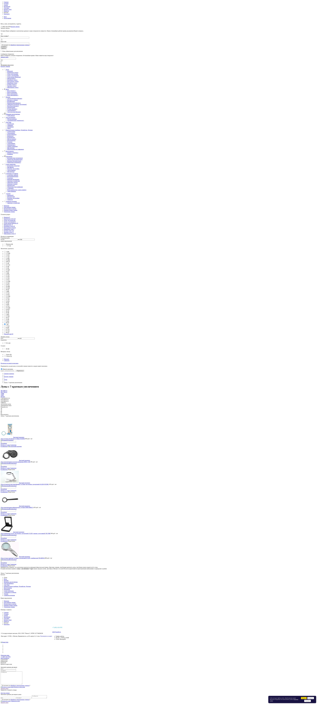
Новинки (6, 205)
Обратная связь (5, 655)
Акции (6, 5)
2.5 (8, 281)
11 (12, 224)
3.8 (7, 301)
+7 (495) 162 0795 (5, 656)
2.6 (7, 283)
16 (7, 271)
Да (7, 348)
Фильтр (3, 396)
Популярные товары (9, 207)
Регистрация (7, 18)
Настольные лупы (9, 227)
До (18, 239)
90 (7, 332)
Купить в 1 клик (5, 445)
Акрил (8, 354)
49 (14, 226)
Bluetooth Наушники (13, 179)
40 (7, 311)
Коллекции (7, 6)
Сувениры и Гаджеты (10, 592)
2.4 (7, 279)
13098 (2, 393)
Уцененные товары (9, 211)
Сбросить (6, 360)
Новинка (9, 244)
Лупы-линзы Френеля (10, 223)
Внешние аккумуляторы (11, 582)
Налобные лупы (8, 226)
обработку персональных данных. (20, 45)
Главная (6, 2)
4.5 (8, 307)
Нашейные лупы (8, 229)
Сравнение (13, 445)
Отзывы (6, 3)
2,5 (7, 274)
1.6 (7, 255)
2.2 (7, 276)
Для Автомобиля (8, 583)
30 (7, 302)
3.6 (7, 298)
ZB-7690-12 (4, 390)
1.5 (8, 253)
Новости (6, 11)
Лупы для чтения (9, 220)
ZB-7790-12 (4, 392)
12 (7, 266)
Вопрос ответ (8, 9)
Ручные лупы (8, 230)
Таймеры (10, 125)
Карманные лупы (9, 218)
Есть (8, 343)
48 (14, 220)
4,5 (7, 306)
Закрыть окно (4, 57)
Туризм (6, 594)
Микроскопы (7, 224)
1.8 (7, 258)
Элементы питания (9, 595)
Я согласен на (16, 45)
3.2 (7, 293)
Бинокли (6, 217)
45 (7, 312)
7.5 (7, 326)
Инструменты (8, 588)
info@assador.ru (56, 632)
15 (8, 269)
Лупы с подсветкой (9, 221)
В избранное (4, 446)
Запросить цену (15, 701)
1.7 (7, 256)
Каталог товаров (5, 66)
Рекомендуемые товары (10, 210)
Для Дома (6, 585)
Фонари (6, 580)
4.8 (7, 309)
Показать (6, 359)
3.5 (8, 296)
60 (7, 322)
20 (8, 286)
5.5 (7, 316)
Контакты (6, 14)
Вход (5, 16)
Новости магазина (7, 369)
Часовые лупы (8, 232)
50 (7, 317)
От (1, 239)
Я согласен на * (16, 685)
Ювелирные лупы (9, 233)
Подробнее (4, 443)
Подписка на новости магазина (9, 363)
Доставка (6, 8)
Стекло (9, 356)
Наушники (7, 589)
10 (8, 260)
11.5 (8, 264)
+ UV (8, 245)
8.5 (7, 329)
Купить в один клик (19, 687)
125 (13, 230)
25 (8, 288)
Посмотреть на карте (46, 636)
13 (7, 268)
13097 (2, 395)
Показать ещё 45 (8, 334)
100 (8, 261)
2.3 (7, 278)
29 (14, 218)
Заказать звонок (15, 26)
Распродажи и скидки (10, 208)
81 (15, 227)
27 (15, 233)
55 (7, 319)
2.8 (7, 284)
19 (17, 223)
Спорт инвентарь (9, 591)
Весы (5, 579)
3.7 (7, 299)
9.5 (7, 331)
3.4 (7, 294)
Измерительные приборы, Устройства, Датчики (17, 586)
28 (7, 289)
